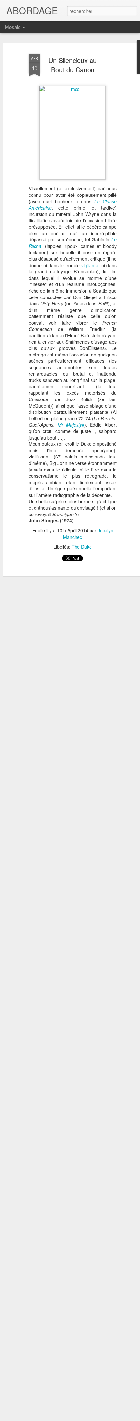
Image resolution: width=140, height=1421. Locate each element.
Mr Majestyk (71, 424)
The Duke (82, 547)
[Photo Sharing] (72, 89)
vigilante (89, 265)
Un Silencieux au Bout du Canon (73, 64)
